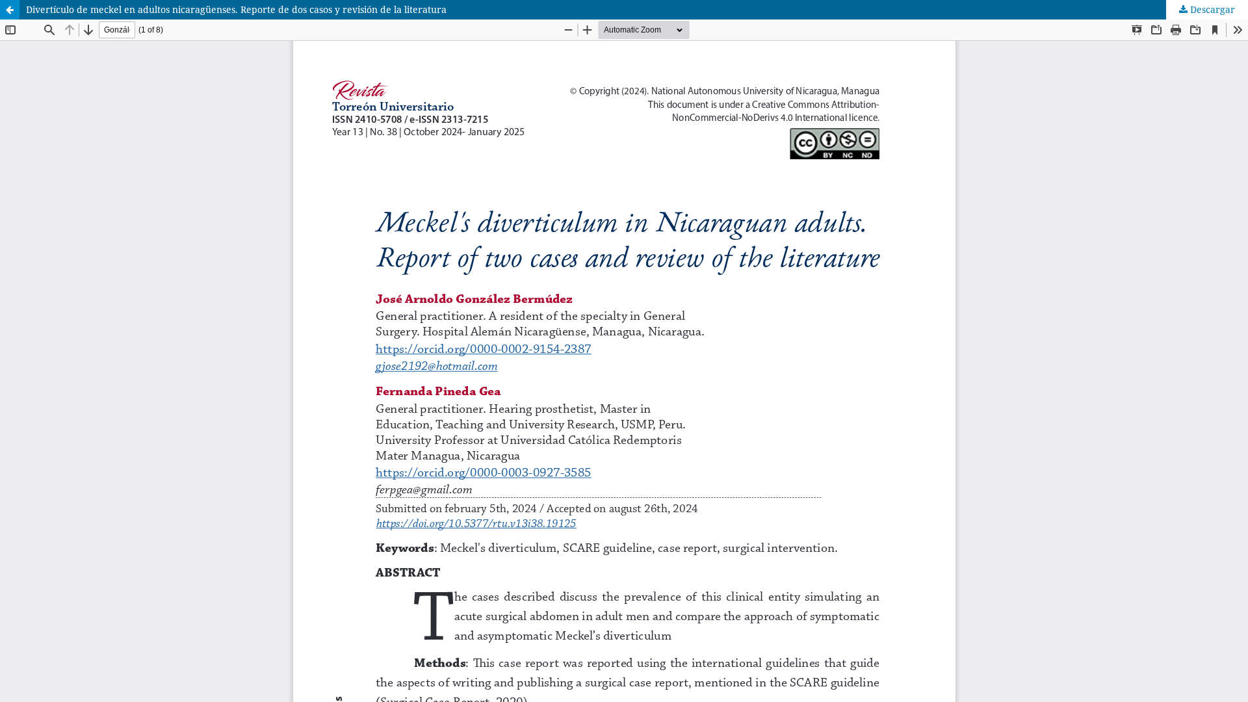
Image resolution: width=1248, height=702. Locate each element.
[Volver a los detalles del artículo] (10, 10)
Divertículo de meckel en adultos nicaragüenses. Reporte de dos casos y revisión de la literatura (236, 9)
